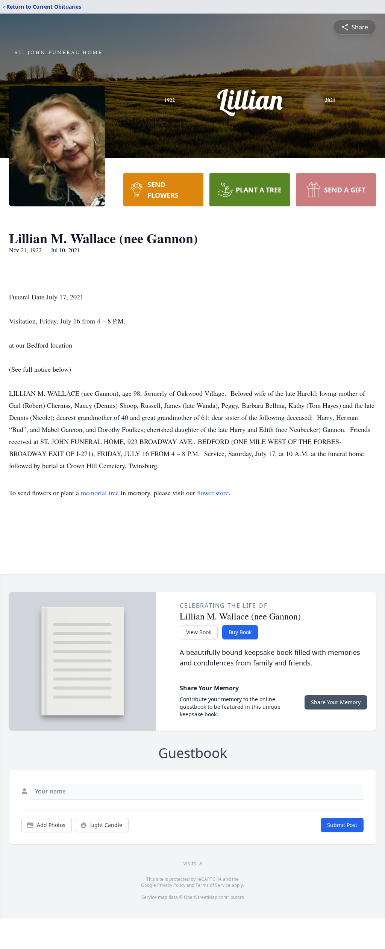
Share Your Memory (336, 702)
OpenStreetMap (200, 897)
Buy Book (240, 632)
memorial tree (100, 492)
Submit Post (342, 824)
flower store (213, 492)
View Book (198, 632)
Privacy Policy (171, 885)
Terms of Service (213, 885)
